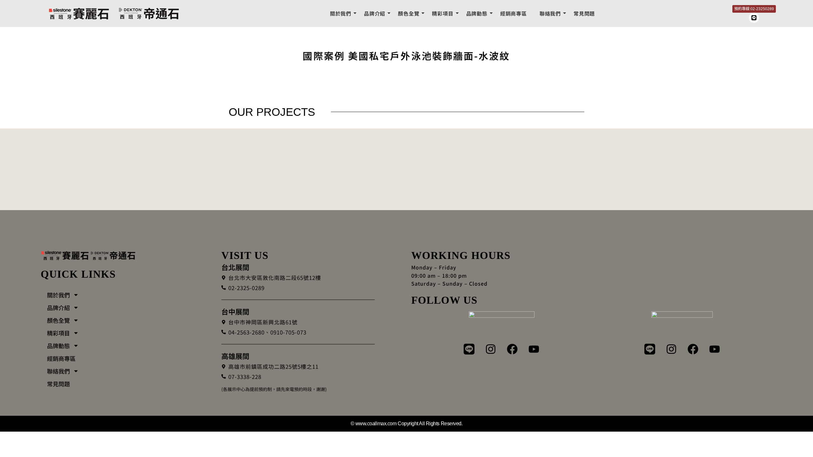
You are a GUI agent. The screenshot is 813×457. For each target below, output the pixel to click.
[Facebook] (512, 349)
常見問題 (584, 13)
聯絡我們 (550, 13)
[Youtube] (534, 349)
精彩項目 (442, 13)
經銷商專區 (513, 13)
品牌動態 (476, 13)
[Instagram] (490, 349)
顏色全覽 (408, 13)
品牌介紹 (374, 13)
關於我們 (340, 13)
